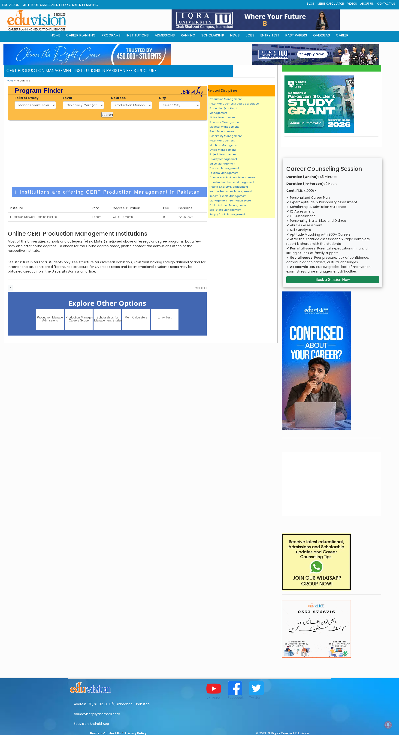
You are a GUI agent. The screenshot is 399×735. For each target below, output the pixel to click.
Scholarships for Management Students (107, 319)
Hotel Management (222, 140)
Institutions (138, 35)
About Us (367, 4)
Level (67, 98)
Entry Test (269, 35)
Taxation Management (224, 168)
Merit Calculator (330, 4)
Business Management (224, 122)
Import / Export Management (227, 196)
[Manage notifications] (388, 725)
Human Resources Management (230, 191)
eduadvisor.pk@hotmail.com (97, 714)
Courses (118, 98)
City (162, 98)
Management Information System (231, 200)
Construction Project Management (231, 182)
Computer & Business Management (232, 177)
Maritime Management (224, 145)
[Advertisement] (107, 153)
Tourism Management (223, 173)
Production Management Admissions (50, 319)
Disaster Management (224, 127)
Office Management (222, 150)
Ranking (188, 35)
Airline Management (222, 117)
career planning (81, 35)
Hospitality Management (225, 136)
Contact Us (386, 4)
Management (218, 113)
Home (10, 80)
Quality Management (223, 159)
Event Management (222, 131)
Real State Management (225, 210)
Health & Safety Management (228, 187)
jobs (250, 35)
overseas (321, 35)
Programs (111, 35)
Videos (352, 4)
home (55, 35)
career (342, 35)
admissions (165, 35)
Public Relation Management (228, 205)
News (235, 35)
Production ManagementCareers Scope (79, 319)
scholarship (212, 35)
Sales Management (222, 163)
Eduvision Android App (91, 723)
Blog (310, 4)
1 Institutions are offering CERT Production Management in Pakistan (107, 191)
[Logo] (132, 686)
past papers (296, 35)
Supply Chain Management (227, 214)
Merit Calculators (136, 317)
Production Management (225, 99)
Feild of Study (27, 98)
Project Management (223, 154)
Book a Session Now (332, 280)
